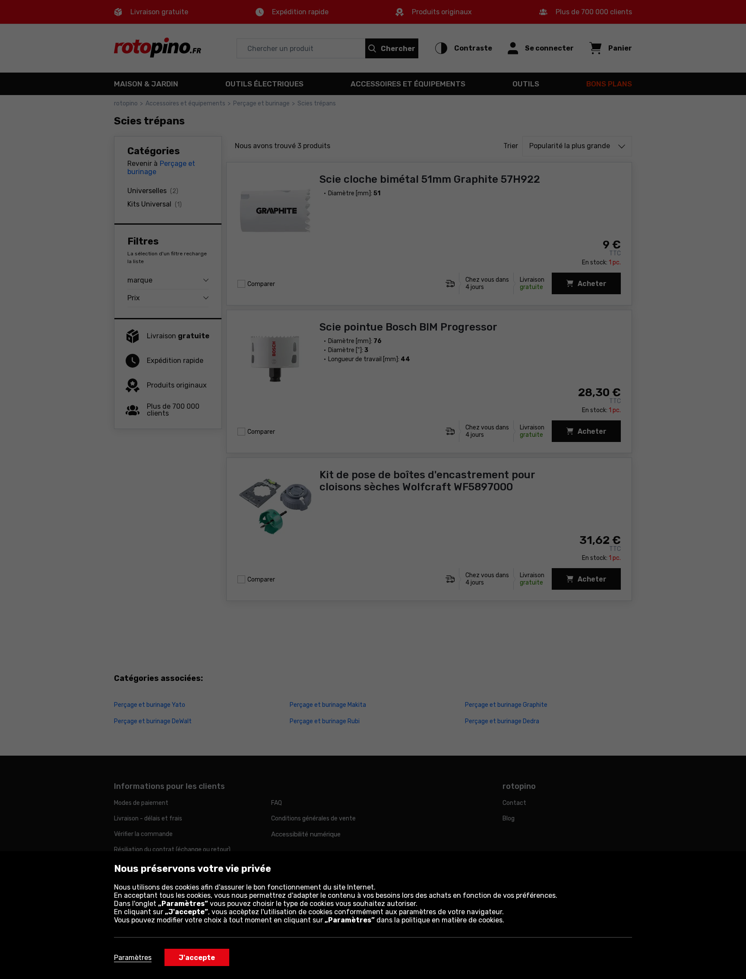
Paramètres (133, 958)
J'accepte (197, 958)
